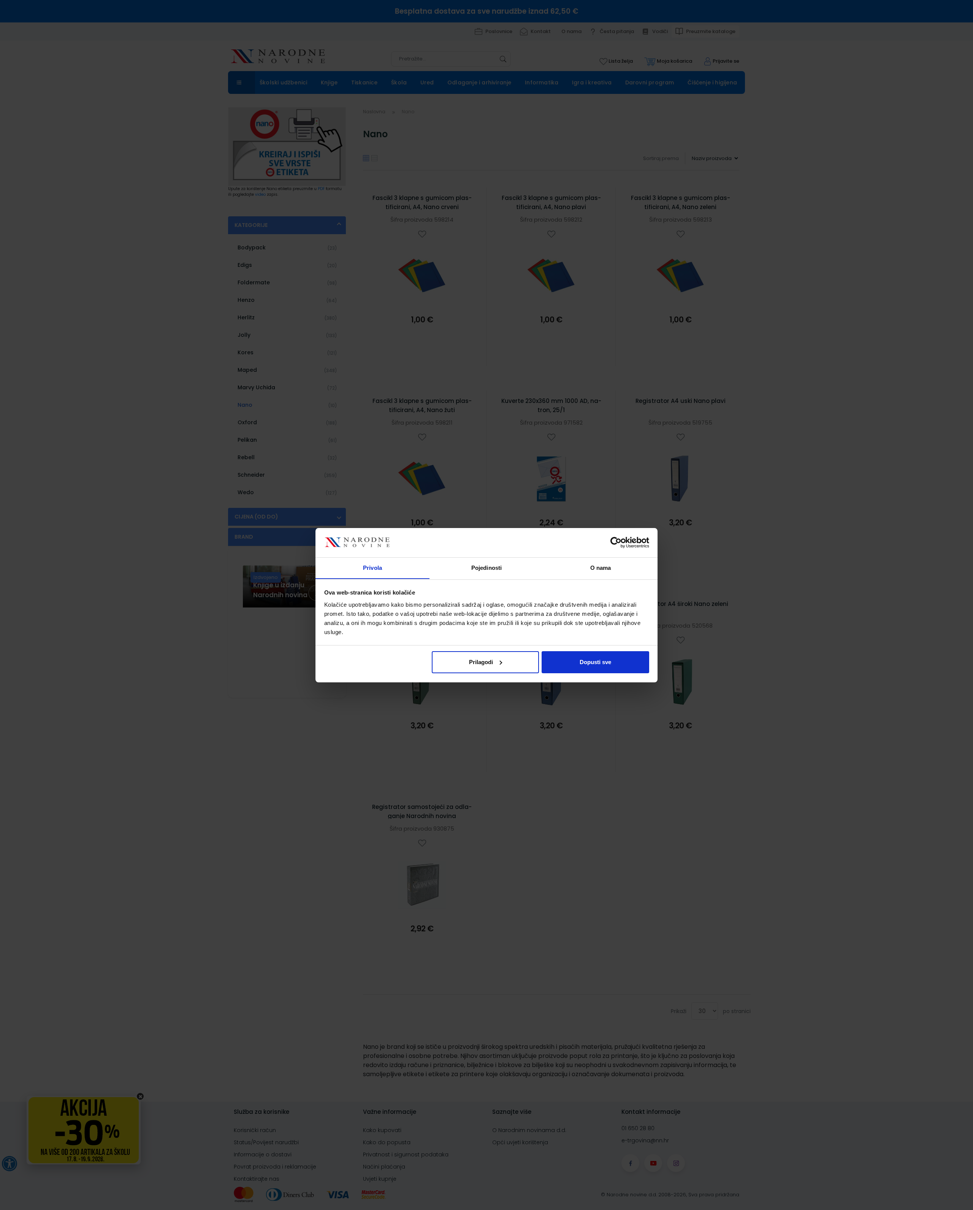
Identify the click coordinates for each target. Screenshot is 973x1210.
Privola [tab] (372, 567)
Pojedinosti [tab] (486, 567)
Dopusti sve (595, 662)
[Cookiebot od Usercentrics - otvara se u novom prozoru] (616, 542)
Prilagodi (481, 662)
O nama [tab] (600, 567)
